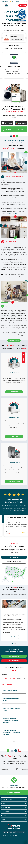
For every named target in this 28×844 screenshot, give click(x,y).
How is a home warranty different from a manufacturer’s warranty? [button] (12, 732)
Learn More (20, 129)
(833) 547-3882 (14, 792)
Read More (14, 637)
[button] (12, 81)
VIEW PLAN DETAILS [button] (14, 481)
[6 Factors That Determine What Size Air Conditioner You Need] (14, 604)
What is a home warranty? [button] (10, 690)
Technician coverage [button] (14, 561)
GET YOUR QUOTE (14, 656)
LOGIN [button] (25, 1)
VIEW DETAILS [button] (14, 436)
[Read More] (14, 740)
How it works (7, 128)
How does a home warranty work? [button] (11, 699)
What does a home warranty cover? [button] (11, 709)
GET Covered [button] (14, 340)
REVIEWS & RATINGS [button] (16, 1)
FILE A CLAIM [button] (23, 5)
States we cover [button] (14, 557)
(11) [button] (8, 678)
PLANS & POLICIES (14, 660)
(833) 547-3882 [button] (5, 1)
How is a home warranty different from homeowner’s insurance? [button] (11, 720)
